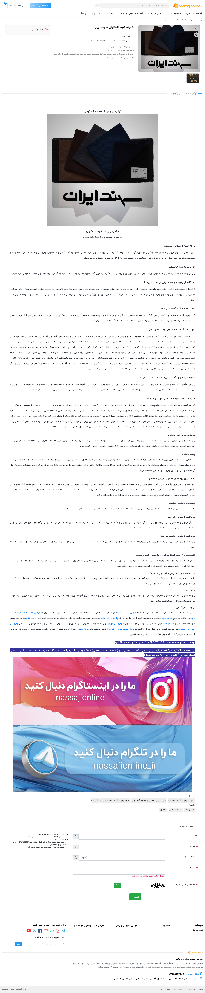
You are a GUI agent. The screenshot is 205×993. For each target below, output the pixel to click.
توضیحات (191, 93)
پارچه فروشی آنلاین (108, 618)
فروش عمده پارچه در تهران (121, 629)
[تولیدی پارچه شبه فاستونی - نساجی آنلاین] (102, 952)
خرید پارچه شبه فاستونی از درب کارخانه (110, 800)
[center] (97, 5)
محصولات (176, 13)
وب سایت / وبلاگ (189, 856)
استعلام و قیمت (156, 13)
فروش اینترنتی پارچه (126, 612)
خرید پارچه (167, 618)
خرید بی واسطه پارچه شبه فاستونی (149, 800)
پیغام (192, 867)
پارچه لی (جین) (114, 623)
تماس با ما (96, 13)
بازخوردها (175, 93)
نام (196, 835)
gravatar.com (24, 842)
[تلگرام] (63, 931)
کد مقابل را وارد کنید (185, 884)
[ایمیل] (46, 931)
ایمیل (192, 846)
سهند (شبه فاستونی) (119, 40)
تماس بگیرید (38, 29)
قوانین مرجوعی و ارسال (131, 13)
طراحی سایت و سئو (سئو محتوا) (89, 925)
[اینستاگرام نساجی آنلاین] (102, 690)
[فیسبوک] (40, 931)
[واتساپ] (51, 931)
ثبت (19, 944)
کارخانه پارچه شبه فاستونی (181, 800)
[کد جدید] (117, 885)
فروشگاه (199, 925)
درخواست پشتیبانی (40, 5)
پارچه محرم (83, 629)
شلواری (163, 809)
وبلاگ (83, 13)
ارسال (135, 897)
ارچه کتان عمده (170, 623)
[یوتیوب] (28, 931)
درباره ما (111, 13)
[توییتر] (34, 931)
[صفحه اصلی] (202, 20)
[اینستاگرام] (57, 931)
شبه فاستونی (175, 809)
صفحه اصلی (192, 13)
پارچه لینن (31, 618)
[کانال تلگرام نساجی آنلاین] (102, 758)
